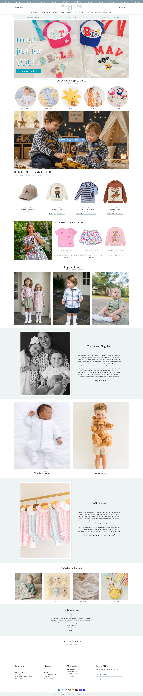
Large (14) (65, 257)
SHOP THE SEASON (45, 12)
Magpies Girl (89, 12)
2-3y (109, 213)
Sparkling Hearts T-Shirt (66, 250)
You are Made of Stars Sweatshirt (115, 250)
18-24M (51, 213)
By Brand (61, 12)
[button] (126, 7)
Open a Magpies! (49, 678)
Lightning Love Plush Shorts (91, 250)
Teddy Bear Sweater (57, 209)
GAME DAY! (94, 108)
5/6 (64, 213)
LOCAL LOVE (49, 108)
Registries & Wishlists (101, 12)
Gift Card (18, 674)
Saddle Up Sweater (115, 209)
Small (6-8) (90, 255)
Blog (16, 681)
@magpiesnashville (71, 644)
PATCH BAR (117, 108)
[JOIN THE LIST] (120, 674)
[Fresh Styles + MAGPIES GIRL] (33, 240)
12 (121, 255)
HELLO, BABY (25, 108)
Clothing (54, 12)
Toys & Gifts (69, 12)
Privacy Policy (19, 678)
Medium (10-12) (73, 255)
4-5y (82, 213)
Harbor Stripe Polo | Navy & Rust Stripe (86, 209)
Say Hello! (18, 669)
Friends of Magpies (50, 681)
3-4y (113, 213)
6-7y (90, 213)
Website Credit (86, 694)
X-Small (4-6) (57, 255)
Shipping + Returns (21, 672)
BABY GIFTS (28, 601)
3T (57, 213)
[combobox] (25, 7)
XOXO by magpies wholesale (23, 676)
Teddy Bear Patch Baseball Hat (28, 209)
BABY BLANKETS (85, 601)
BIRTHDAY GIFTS (114, 601)
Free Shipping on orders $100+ (71, 1)
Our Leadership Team (50, 674)
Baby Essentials (79, 12)
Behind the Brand (49, 672)
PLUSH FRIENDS (57, 601)
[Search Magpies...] (34, 7)
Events (46, 669)
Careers (46, 676)
